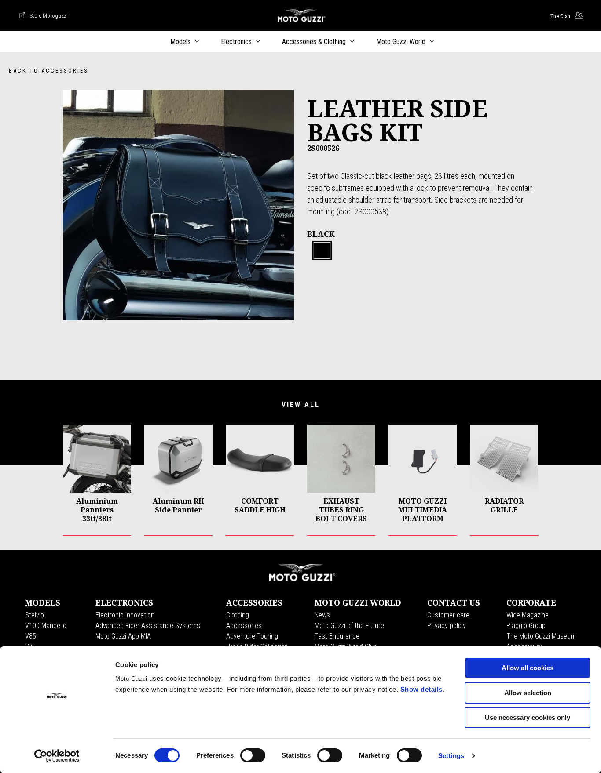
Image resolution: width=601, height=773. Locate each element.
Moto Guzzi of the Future (349, 625)
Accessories (244, 625)
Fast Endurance (337, 636)
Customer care (448, 615)
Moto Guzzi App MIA (123, 636)
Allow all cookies (527, 667)
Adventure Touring (252, 636)
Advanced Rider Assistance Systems (147, 625)
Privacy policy (446, 625)
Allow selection (527, 693)
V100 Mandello (45, 625)
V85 (30, 636)
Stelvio (34, 615)
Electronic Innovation (124, 615)
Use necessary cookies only (527, 717)
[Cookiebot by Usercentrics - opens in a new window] (56, 755)
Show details (421, 689)
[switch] (252, 755)
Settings (451, 755)
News (322, 615)
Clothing (237, 615)
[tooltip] (322, 251)
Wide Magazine (527, 615)
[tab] (322, 251)
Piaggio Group (526, 625)
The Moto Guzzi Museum (541, 636)
